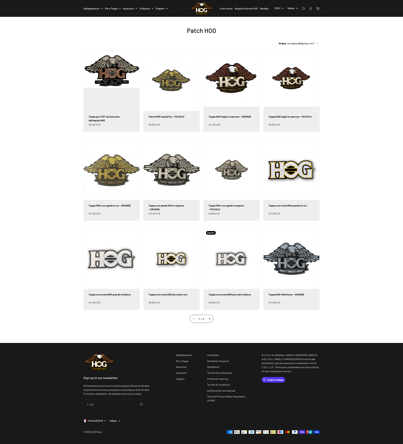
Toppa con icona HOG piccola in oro (168, 294)
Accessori (128, 8)
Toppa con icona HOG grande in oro (288, 205)
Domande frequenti (218, 360)
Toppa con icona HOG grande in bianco (110, 294)
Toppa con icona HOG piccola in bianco (230, 294)
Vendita (264, 8)
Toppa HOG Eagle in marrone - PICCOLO (290, 116)
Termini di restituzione (219, 372)
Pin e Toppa (111, 8)
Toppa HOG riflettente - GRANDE (286, 294)
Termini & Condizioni (218, 384)
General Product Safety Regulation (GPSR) (226, 398)
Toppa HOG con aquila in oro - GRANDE (110, 205)
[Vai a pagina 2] (209, 319)
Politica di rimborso (217, 378)
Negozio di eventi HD (246, 8)
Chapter (160, 8)
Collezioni (144, 8)
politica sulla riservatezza (221, 390)
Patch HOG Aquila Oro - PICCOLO (166, 116)
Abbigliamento (91, 8)
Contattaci (213, 355)
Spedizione (213, 366)
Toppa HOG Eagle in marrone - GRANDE (230, 116)
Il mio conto (226, 8)
